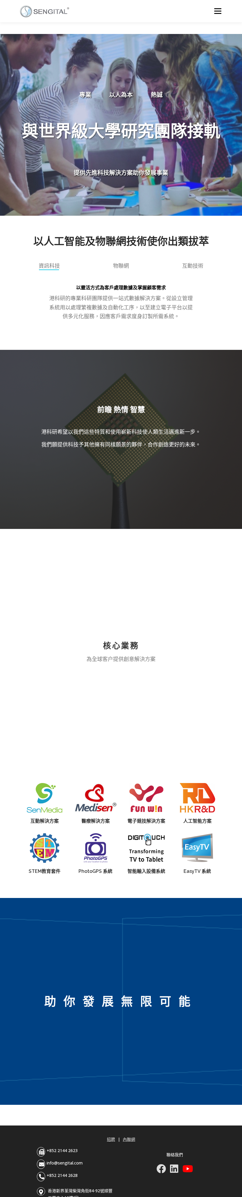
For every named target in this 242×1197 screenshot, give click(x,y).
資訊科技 (49, 265)
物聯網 (121, 265)
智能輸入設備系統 (146, 871)
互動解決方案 (44, 821)
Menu (217, 11)
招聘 (111, 1139)
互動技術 (192, 265)
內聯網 (129, 1139)
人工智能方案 (197, 821)
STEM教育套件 (44, 871)
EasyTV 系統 (197, 871)
